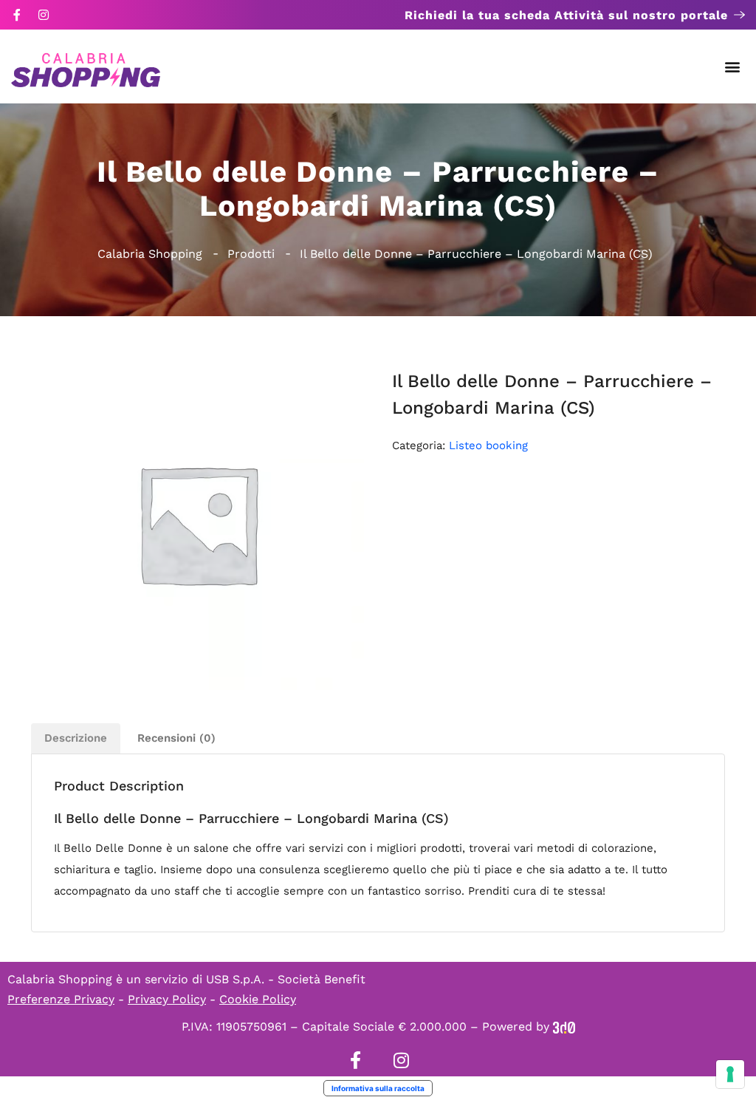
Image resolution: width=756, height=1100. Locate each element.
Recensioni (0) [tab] (176, 738)
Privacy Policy (167, 999)
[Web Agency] (564, 1026)
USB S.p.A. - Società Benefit (285, 979)
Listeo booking (488, 445)
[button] (733, 67)
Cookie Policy (257, 999)
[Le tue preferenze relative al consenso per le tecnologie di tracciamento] (730, 1074)
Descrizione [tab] (75, 738)
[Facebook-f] (17, 15)
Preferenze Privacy (60, 999)
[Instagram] (43, 15)
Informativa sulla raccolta (378, 1088)
